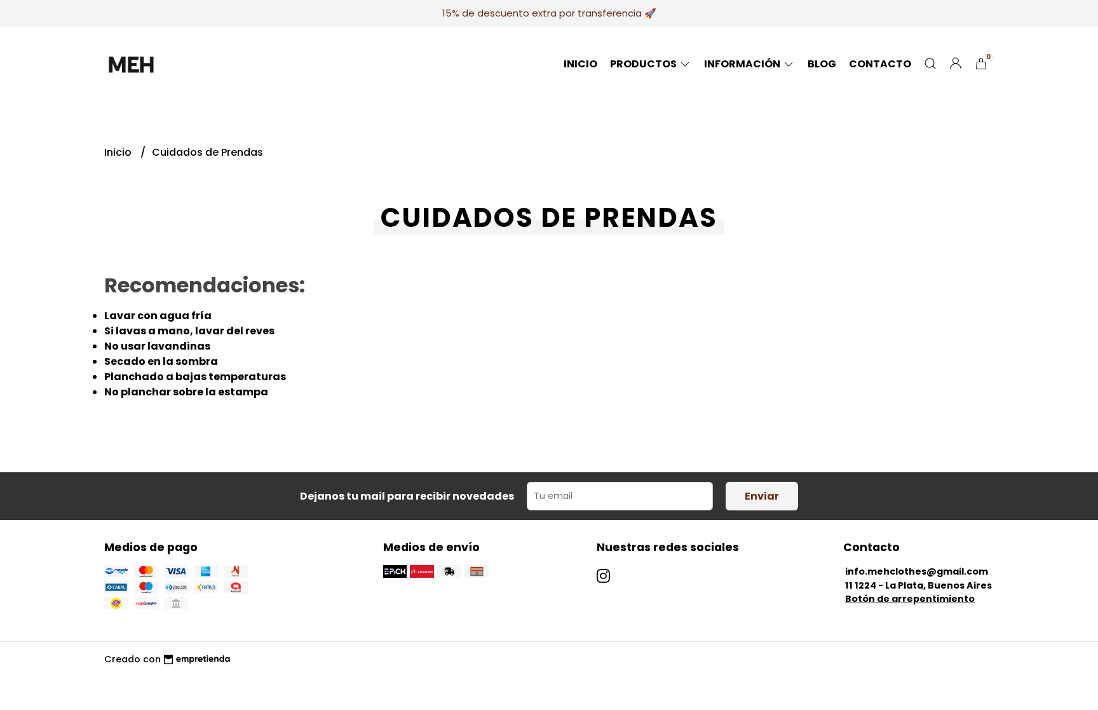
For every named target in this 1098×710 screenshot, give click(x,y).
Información (743, 64)
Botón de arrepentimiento (910, 598)
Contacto (880, 64)
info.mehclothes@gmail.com (916, 571)
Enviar (762, 496)
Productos (644, 64)
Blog (822, 64)
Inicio (580, 64)
